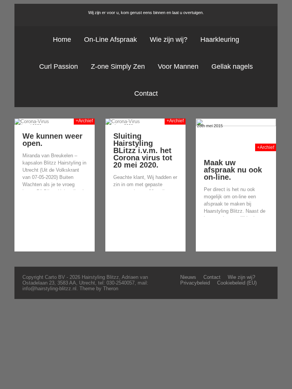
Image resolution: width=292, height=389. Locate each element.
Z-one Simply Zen (118, 66)
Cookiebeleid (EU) (237, 283)
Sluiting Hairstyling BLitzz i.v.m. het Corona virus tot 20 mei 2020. (142, 150)
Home (62, 39)
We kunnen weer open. (52, 139)
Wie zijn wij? (168, 39)
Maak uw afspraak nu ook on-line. (233, 169)
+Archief (84, 120)
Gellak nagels (232, 66)
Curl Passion (58, 66)
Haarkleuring (219, 39)
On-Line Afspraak (110, 39)
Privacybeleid (195, 283)
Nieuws (188, 277)
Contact (146, 93)
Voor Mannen (178, 66)
